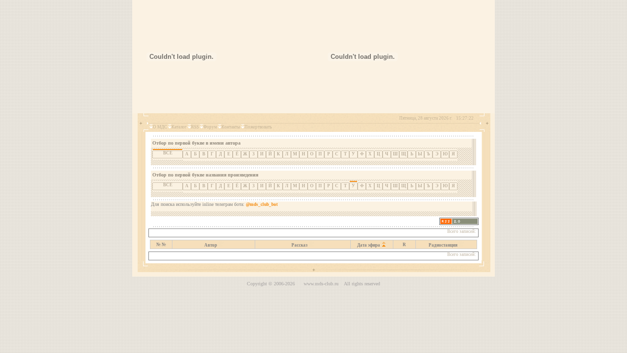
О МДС (160, 127)
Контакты (230, 127)
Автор (210, 245)
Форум (210, 127)
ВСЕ (167, 184)
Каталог (179, 127)
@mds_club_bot (262, 204)
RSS (195, 127)
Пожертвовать (258, 127)
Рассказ (299, 245)
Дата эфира (368, 245)
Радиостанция (443, 245)
